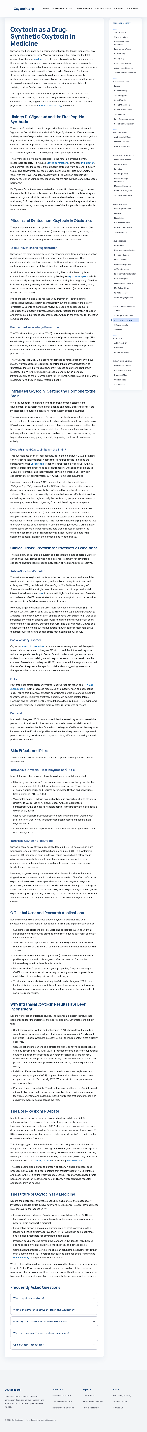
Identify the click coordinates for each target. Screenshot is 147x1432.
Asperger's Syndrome (124, 315)
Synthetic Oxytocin (123, 320)
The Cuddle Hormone (93, 1401)
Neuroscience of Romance (121, 42)
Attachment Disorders (123, 68)
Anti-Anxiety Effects (122, 137)
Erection (117, 213)
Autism (117, 311)
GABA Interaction (121, 269)
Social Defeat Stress (123, 109)
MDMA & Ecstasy (121, 352)
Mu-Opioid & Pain (121, 288)
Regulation (119, 245)
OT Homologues (121, 380)
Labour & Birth (120, 164)
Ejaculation (119, 218)
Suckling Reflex (121, 174)
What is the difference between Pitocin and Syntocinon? (44, 1309)
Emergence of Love (122, 49)
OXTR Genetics (120, 259)
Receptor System (121, 255)
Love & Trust (89, 1395)
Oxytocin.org (24, 8)
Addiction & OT (120, 343)
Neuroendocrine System (125, 250)
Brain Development (122, 264)
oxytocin (38, 59)
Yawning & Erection (122, 232)
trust (41, 593)
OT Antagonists (121, 325)
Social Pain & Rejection (124, 124)
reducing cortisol (42, 1160)
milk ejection (87, 162)
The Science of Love (62, 1401)
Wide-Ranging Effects (123, 297)
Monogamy (119, 58)
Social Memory (120, 90)
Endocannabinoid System (125, 274)
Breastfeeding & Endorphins (121, 179)
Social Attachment (122, 105)
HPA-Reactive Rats (122, 146)
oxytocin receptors (77, 276)
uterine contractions (57, 162)
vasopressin (37, 463)
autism (41, 105)
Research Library (91, 1407)
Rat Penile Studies (122, 223)
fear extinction (74, 1160)
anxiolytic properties (33, 646)
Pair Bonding (119, 54)
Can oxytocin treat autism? (28, 1344)
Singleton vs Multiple (123, 195)
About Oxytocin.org (122, 1395)
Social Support (120, 95)
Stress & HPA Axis (121, 142)
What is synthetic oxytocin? (28, 1298)
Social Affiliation (121, 114)
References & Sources (63, 1407)
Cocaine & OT (120, 347)
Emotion (117, 86)
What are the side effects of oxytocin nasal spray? (41, 1333)
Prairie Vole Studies (122, 365)
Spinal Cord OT (121, 293)
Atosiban (118, 329)
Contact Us (118, 1407)
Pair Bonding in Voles (123, 370)
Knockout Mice (120, 375)
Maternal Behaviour (122, 186)
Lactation (118, 169)
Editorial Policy (120, 1401)
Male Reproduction (122, 208)
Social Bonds (120, 100)
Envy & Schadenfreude (124, 119)
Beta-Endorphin (121, 278)
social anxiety (54, 105)
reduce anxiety (21, 1257)
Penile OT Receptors (123, 227)
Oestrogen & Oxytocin (124, 283)
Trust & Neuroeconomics (125, 72)
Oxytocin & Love (121, 37)
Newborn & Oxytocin (123, 191)
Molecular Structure (62, 1395)
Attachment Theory (122, 63)
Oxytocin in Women (122, 160)
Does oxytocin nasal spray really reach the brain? (40, 1321)
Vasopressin (119, 384)
